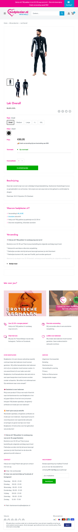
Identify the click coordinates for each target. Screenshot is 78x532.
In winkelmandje (22, 168)
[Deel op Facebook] (59, 111)
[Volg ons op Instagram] (12, 519)
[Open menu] (5, 13)
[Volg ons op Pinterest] (16, 519)
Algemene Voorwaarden (50, 359)
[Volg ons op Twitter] (8, 519)
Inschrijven (49, 481)
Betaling (45, 362)
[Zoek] (62, 13)
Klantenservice (47, 365)
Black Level (11, 108)
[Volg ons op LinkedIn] (23, 519)
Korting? (69, 5)
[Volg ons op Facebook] (5, 519)
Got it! (68, 525)
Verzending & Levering (50, 368)
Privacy (44, 371)
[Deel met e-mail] (70, 111)
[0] (72, 13)
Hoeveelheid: (11, 161)
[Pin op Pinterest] (62, 111)
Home (5, 23)
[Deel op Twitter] (66, 111)
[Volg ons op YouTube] (19, 519)
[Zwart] (9, 133)
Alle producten (13, 23)
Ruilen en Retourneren (50, 374)
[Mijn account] (69, 13)
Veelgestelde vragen (49, 377)
